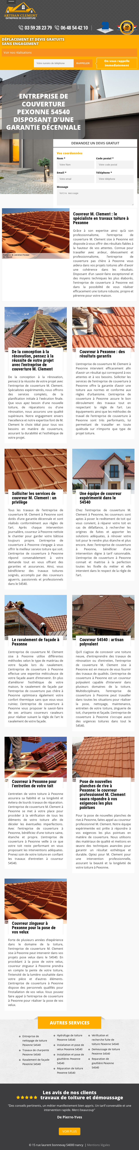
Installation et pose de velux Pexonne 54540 (70, 1047)
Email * (61, 172)
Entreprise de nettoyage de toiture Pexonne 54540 (34, 1041)
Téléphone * (104, 172)
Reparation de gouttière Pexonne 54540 (103, 1063)
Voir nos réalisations (18, 52)
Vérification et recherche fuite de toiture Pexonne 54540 (105, 1040)
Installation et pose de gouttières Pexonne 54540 (70, 1059)
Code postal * (105, 158)
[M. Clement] (20, 10)
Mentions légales (98, 1145)
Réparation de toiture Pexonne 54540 (70, 1070)
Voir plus (69, 1131)
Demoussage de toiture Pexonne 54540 (106, 1051)
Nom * (61, 158)
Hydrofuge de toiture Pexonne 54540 (69, 1037)
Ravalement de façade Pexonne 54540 (35, 1062)
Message (62, 187)
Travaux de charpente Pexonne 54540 (35, 1052)
